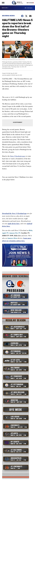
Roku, (31, 230)
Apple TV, (5, 233)
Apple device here (13, 223)
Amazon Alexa (12, 238)
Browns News (8, 16)
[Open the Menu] (3, 2)
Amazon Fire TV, (15, 233)
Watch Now (30, 2)
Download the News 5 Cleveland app (14, 213)
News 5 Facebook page (17, 156)
